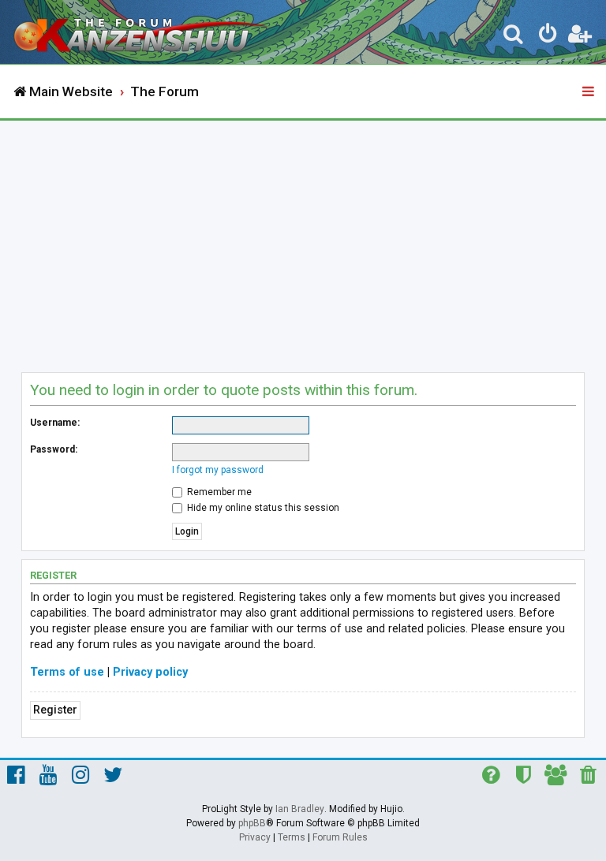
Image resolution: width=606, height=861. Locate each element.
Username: (55, 422)
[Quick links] (589, 92)
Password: (53, 449)
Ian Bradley (299, 808)
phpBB (252, 823)
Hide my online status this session (262, 507)
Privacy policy (150, 672)
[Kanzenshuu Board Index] (143, 32)
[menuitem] (513, 36)
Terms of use (67, 672)
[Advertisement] (303, 239)
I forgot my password (218, 469)
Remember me (218, 492)
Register (55, 710)
